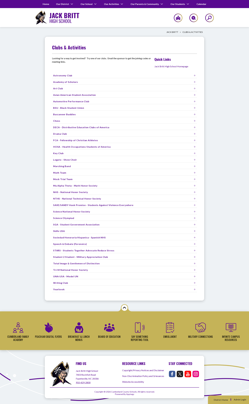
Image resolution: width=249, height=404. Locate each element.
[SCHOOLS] (176, 18)
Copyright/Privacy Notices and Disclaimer (143, 370)
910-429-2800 (83, 382)
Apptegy (130, 394)
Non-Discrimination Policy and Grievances (143, 376)
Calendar (201, 4)
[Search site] (208, 18)
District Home (221, 399)
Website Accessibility (133, 381)
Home (46, 4)
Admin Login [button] (240, 399)
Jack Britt (172, 32)
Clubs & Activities (192, 32)
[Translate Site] (192, 18)
